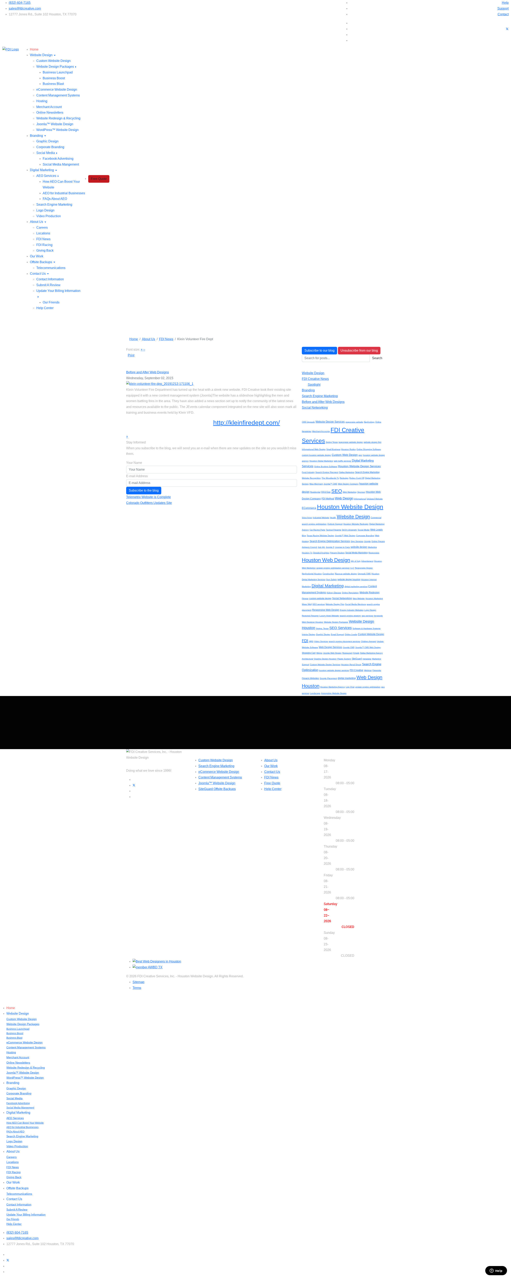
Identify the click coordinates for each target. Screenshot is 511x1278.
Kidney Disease (334, 593)
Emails (356, 653)
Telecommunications (50, 268)
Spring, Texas (322, 628)
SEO (336, 491)
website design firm (372, 442)
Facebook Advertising (58, 158)
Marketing (372, 547)
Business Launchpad (58, 72)
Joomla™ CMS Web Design (368, 647)
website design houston (349, 579)
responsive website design (351, 442)
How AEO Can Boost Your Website (25, 1122)
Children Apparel (368, 641)
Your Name (134, 462)
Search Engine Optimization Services (330, 541)
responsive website (354, 422)
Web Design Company (348, 484)
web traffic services (342, 461)
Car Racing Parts (317, 530)
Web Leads (376, 529)
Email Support (337, 634)
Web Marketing (350, 492)
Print (131, 355)
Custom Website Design (53, 60)
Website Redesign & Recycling (58, 118)
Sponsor (361, 492)
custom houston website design (316, 455)
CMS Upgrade (308, 422)
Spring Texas (332, 442)
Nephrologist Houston (312, 574)
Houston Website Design (350, 507)
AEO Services (46, 175)
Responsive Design (364, 568)
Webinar (368, 670)
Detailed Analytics (321, 553)
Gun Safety (331, 579)
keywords (378, 616)
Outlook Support (335, 524)
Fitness (305, 598)
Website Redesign (369, 592)
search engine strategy (350, 616)
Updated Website (375, 499)
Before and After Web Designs (147, 372)
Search (377, 358)
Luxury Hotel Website (329, 616)
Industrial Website (321, 518)
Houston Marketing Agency (332, 687)
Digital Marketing (42, 170)
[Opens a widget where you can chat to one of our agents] (496, 1271)
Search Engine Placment (326, 472)
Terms (137, 987)
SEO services (318, 604)
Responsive (373, 553)
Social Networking (315, 407)
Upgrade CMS (364, 574)
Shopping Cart (309, 653)
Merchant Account (49, 107)
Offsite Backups (41, 262)
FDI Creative (356, 670)
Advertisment (367, 561)
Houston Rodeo (348, 449)
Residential (315, 492)
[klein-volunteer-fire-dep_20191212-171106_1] (159, 384)
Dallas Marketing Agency (371, 653)
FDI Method (328, 498)
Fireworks (376, 670)
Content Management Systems (58, 95)
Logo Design (45, 210)
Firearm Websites (310, 678)
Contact (503, 14)
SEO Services (340, 628)
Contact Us (38, 273)
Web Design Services (330, 647)
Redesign (344, 478)
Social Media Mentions (355, 604)
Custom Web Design (345, 454)
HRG (311, 641)
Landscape (315, 693)
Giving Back (44, 250)
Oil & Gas (326, 492)
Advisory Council (309, 547)
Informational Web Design (314, 449)
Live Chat (350, 687)
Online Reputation (350, 593)
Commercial (376, 518)
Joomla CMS (349, 647)
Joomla (367, 541)
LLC (352, 568)
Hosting (41, 101)
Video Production (48, 216)
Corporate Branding (50, 147)
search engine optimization (314, 524)
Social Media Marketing (356, 552)
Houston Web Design (326, 560)
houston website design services (334, 670)
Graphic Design (47, 141)
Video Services (321, 641)
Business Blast (53, 83)
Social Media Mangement (61, 164)
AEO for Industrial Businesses (64, 193)
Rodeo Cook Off (356, 478)
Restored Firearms (310, 616)
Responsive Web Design (325, 610)
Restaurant (347, 653)
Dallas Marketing (346, 472)
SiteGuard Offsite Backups (217, 789)
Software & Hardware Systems (366, 628)
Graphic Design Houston (325, 659)
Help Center (44, 308)
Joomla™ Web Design (345, 535)
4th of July (355, 561)
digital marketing (347, 678)
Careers (42, 227)
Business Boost (54, 78)
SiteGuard (357, 658)
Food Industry (308, 472)
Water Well (307, 604)
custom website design (320, 598)
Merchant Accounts (321, 431)
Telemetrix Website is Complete (148, 497)
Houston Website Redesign (355, 524)
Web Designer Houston (312, 622)
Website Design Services (330, 421)
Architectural (307, 659)
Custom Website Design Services (325, 664)
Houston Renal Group (351, 664)
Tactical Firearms (333, 530)
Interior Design (308, 634)
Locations (43, 233)
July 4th (321, 547)
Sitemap (138, 982)
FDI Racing (44, 245)
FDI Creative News (315, 379)
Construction (328, 574)
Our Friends (51, 302)
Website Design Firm (335, 604)
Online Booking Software (325, 466)
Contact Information (50, 279)
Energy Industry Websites (351, 610)
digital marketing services (356, 586)
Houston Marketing (374, 598)
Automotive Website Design (334, 693)
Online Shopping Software (369, 449)
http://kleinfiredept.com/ (246, 422)
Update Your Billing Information (26, 1214)
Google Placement (328, 678)
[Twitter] (507, 29)
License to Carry (342, 547)
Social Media (45, 153)
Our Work (36, 256)
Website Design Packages (55, 66)
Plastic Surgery (344, 659)
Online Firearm (378, 541)
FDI (305, 641)
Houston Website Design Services (359, 466)
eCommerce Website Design (56, 89)
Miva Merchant (316, 484)
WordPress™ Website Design (57, 130)
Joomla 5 (330, 547)
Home (34, 49)
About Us (36, 221)
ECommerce (309, 508)
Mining (319, 653)
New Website (359, 598)
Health (333, 518)
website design (359, 547)
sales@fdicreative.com (25, 8)
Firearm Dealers (337, 553)
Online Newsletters (49, 112)
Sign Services (357, 541)
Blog (304, 535)
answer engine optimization (367, 687)
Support (503, 8)
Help (505, 2)
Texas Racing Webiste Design (320, 535)
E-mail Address (137, 476)
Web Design (344, 498)
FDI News (43, 239)
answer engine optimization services (333, 568)
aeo (360, 455)
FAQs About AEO (55, 198)
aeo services (367, 616)
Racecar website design (346, 574)
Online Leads (351, 634)
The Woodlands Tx (330, 478)
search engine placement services (344, 641)
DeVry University (349, 530)
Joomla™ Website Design (54, 124)
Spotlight (314, 384)
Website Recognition (311, 478)
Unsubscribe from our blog (359, 350)
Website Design (41, 55)
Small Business (333, 449)
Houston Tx (307, 553)
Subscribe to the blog (144, 490)
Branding (36, 135)
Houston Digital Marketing (321, 461)
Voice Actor (307, 518)
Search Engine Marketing (54, 204)
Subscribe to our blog (319, 350)
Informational (360, 499)
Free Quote (99, 178)
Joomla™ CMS (330, 484)
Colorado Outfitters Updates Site (149, 503)
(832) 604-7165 (20, 2)
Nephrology (369, 422)
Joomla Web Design (332, 653)
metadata (366, 659)
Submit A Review (48, 285)
